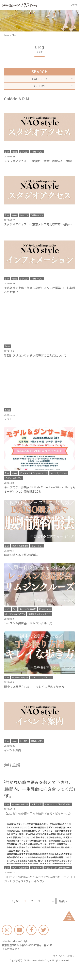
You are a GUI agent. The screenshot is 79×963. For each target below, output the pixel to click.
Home (6, 35)
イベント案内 (12, 750)
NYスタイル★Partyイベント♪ (33, 473)
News (14, 151)
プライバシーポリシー (65, 956)
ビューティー (37, 545)
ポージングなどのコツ (15, 613)
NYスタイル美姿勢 (20, 545)
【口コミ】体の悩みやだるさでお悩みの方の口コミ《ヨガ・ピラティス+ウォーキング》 (39, 879)
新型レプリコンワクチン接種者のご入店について (35, 355)
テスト (8, 419)
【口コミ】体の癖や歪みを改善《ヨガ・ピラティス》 (38, 813)
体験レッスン (37, 151)
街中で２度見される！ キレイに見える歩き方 (34, 687)
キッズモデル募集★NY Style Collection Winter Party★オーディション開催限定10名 (39, 489)
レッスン (24, 151)
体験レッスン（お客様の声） (58, 804)
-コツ (7, 609)
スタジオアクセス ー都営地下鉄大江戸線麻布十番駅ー (39, 161)
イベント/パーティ (58, 473)
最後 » (63, 901)
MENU (74, 4)
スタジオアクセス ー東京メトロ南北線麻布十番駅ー (38, 224)
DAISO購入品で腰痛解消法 (21, 555)
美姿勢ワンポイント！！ (39, 613)
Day (7, 151)
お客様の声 (36, 804)
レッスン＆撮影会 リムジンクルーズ (28, 623)
